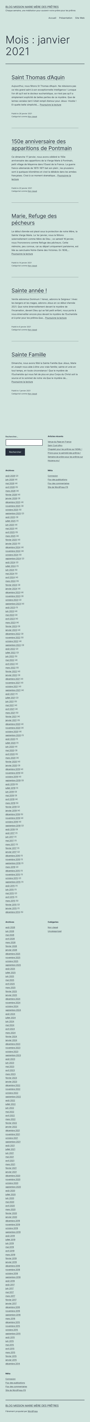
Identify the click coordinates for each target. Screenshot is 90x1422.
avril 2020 (10, 754)
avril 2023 (10, 619)
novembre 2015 (12, 874)
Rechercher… (11, 436)
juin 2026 (9, 479)
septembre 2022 (13, 645)
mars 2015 (10, 901)
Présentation (65, 18)
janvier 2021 (11, 720)
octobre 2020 (11, 731)
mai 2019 (9, 795)
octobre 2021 (11, 686)
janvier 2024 (11, 589)
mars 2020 (10, 758)
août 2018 (10, 829)
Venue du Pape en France (59, 442)
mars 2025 (10, 536)
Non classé (32, 116)
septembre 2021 (13, 690)
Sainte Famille (29, 354)
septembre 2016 (13, 863)
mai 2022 (9, 660)
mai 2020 (9, 750)
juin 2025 (9, 525)
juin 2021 (9, 701)
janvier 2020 (11, 765)
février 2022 (11, 671)
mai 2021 (9, 705)
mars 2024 (10, 581)
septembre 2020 (13, 735)
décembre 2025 (12, 502)
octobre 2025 (11, 510)
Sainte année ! (29, 290)
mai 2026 (9, 483)
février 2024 (11, 585)
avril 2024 (10, 577)
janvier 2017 (11, 852)
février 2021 (11, 716)
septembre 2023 (13, 604)
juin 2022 (9, 656)
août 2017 (10, 833)
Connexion (53, 476)
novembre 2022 (12, 637)
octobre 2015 (11, 878)
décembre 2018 (12, 814)
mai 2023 (9, 615)
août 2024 (10, 562)
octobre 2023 (11, 600)
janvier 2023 (11, 630)
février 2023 (11, 626)
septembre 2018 (13, 825)
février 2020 (11, 761)
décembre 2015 (12, 871)
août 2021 (10, 694)
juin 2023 (9, 611)
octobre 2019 (11, 777)
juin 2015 (9, 889)
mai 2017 (9, 840)
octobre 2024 (11, 555)
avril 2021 (9, 709)
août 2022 (10, 649)
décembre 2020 (12, 724)
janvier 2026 (11, 498)
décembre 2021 (12, 679)
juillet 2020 (10, 743)
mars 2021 (10, 713)
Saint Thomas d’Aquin (38, 77)
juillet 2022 (10, 652)
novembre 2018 (12, 818)
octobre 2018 (11, 822)
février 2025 (11, 540)
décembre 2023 (12, 592)
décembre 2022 (12, 634)
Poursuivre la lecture (50, 104)
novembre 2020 (12, 728)
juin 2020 (9, 746)
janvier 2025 (11, 543)
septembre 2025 (13, 513)
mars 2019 (10, 803)
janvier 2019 (11, 810)
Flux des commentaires (58, 483)
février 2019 (11, 807)
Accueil (52, 18)
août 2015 (10, 886)
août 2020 (10, 739)
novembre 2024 (12, 551)
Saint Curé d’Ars (55, 445)
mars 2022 (10, 668)
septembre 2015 (13, 882)
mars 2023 (10, 622)
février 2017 (10, 848)
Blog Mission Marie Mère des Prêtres (32, 6)
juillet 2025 (10, 521)
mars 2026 (10, 491)
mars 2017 (10, 844)
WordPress (33, 1411)
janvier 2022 (11, 675)
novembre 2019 (12, 773)
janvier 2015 (11, 908)
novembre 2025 (12, 506)
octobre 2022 (11, 641)
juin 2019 (9, 792)
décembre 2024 (12, 547)
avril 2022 (10, 664)
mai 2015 (9, 893)
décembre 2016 (12, 855)
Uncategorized (54, 931)
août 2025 (10, 517)
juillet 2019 (10, 788)
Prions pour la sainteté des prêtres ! (64, 453)
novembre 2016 (12, 859)
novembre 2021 (12, 683)
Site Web (80, 18)
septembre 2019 (13, 780)
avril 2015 (9, 897)
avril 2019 (9, 799)
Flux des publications (57, 479)
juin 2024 (9, 570)
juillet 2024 (10, 566)
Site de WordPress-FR (58, 487)
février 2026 (11, 494)
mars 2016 (10, 867)
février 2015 (11, 904)
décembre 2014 (12, 912)
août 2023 (10, 607)
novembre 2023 (12, 596)
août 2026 (10, 476)
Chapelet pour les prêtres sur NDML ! (65, 449)
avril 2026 (10, 487)
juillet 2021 (10, 698)
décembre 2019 (12, 769)
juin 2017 (9, 837)
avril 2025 (10, 532)
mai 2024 (9, 573)
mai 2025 (9, 528)
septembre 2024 (13, 558)
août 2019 (10, 784)
